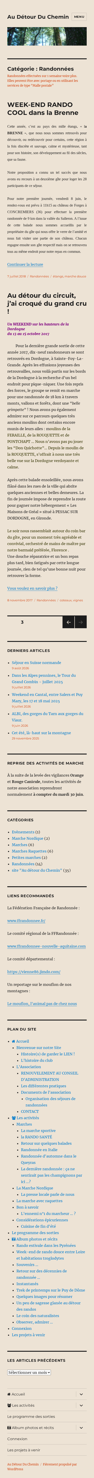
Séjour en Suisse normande (36, 662)
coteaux (66, 600)
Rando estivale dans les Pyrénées (46, 1245)
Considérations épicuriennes (42, 1220)
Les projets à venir (28, 1335)
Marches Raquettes (29, 851)
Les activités (27, 1118)
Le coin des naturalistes (37, 1315)
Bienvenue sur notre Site (38, 1047)
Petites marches (26, 857)
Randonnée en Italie (39, 1149)
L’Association (28, 1067)
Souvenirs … (27, 1264)
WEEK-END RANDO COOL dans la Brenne (42, 108)
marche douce (75, 276)
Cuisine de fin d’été (38, 1226)
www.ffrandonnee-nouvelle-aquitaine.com (46, 946)
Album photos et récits (36, 1239)
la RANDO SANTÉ (36, 1137)
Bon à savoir (27, 1207)
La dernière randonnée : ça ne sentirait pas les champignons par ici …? (51, 1175)
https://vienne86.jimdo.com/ (33, 971)
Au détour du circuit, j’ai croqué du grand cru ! (47, 303)
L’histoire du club (37, 1060)
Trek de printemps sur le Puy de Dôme (50, 1290)
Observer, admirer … (34, 1322)
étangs (58, 276)
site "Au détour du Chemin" (37, 870)
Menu (79, 16)
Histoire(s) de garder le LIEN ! (48, 1054)
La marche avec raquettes (39, 1201)
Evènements (23, 832)
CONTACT (30, 1111)
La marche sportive (38, 1130)
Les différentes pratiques (43, 1086)
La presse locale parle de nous (47, 1194)
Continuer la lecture (25, 264)
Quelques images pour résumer (44, 1296)
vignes (78, 600)
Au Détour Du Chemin (38, 17)
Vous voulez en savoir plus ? (32, 588)
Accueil (22, 1041)
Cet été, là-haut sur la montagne (41, 733)
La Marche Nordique (34, 1188)
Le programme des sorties (35, 1232)
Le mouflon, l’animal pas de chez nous (42, 1003)
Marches (19, 844)
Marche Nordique (27, 838)
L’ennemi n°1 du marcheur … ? (48, 1213)
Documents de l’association (46, 1092)
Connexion (22, 1328)
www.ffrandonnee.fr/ (26, 920)
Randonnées (39, 276)
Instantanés (27, 1284)
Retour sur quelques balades (46, 1143)
